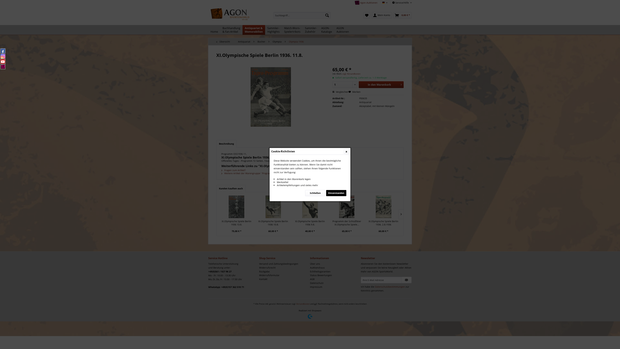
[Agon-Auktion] (2, 66)
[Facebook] (2, 50)
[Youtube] (2, 61)
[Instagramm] (2, 56)
